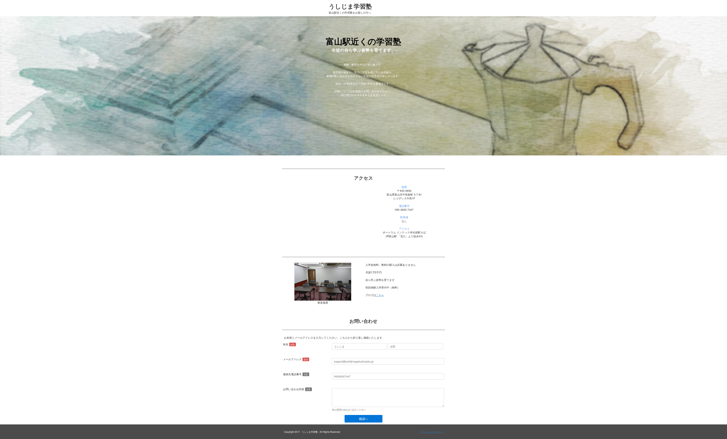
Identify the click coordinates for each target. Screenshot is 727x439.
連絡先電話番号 (292, 374)
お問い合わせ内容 (293, 389)
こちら (380, 295)
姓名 (285, 344)
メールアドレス (292, 359)
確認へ (363, 418)
